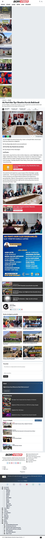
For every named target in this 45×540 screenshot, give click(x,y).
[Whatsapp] (20, 463)
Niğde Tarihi (5, 469)
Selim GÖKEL (13, 305)
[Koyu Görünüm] (42, 1)
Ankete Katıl (6, 390)
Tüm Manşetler (31, 459)
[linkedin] (40, 484)
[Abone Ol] (39, 136)
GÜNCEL (3, 4)
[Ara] (40, 1)
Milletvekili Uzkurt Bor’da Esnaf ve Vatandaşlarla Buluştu (12, 329)
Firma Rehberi (7, 512)
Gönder (5, 376)
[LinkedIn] (16, 463)
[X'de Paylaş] (6, 136)
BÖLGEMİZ (28, 4)
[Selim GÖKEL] (6, 306)
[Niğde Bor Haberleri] (21, 1)
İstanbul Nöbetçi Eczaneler (33, 454)
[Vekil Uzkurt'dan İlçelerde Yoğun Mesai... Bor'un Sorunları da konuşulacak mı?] (32, 321)
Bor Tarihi (25, 467)
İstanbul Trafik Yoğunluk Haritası (34, 456)
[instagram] (20, 484)
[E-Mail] (11, 310)
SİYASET (8, 4)
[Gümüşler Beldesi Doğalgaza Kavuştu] (32, 336)
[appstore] (22, 471)
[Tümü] (41, 383)
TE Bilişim (25, 480)
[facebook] (7, 484)
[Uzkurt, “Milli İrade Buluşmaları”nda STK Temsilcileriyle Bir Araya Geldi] (12, 351)
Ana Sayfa (6, 487)
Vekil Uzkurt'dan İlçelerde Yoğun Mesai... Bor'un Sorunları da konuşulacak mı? (32, 329)
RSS (4, 476)
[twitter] (14, 484)
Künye (4, 466)
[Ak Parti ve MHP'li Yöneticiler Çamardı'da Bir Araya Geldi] (12, 336)
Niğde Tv (25, 469)
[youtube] (27, 484)
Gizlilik (4, 467)
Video (5, 509)
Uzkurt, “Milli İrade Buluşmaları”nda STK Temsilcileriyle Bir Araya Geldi (11, 359)
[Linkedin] (19, 310)
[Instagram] (17, 310)
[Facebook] (13, 310)
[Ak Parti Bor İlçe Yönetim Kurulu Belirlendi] (22, 123)
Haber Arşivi (30, 461)
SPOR (22, 4)
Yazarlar (6, 511)
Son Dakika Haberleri (32, 460)
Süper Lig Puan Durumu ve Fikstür (13, 529)
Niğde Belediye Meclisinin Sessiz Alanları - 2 (14, 537)
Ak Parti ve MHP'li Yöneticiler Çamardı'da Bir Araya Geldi (11, 344)
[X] (10, 463)
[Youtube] (22, 310)
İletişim (24, 466)
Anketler (6, 518)
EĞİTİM (18, 4)
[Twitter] (15, 310)
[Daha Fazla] (10, 136)
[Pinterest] (12, 463)
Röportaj (6, 515)
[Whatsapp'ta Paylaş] (8, 136)
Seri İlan (6, 514)
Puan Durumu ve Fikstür (32, 457)
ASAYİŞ (13, 4)
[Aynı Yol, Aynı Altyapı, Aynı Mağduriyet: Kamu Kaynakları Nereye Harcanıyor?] (32, 351)
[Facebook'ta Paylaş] (3, 136)
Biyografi (6, 517)
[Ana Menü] (2, 1)
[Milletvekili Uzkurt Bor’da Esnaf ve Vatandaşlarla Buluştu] (12, 321)
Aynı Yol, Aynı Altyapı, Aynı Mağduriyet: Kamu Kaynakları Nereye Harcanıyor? (31, 359)
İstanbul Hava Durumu (32, 455)
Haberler (4, 100)
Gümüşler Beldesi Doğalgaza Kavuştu (30, 343)
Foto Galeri (6, 508)
